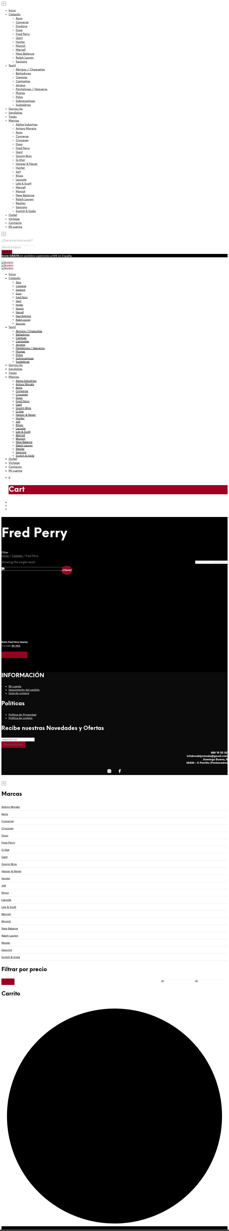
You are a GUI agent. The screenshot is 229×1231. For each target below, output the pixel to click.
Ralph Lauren (25, 57)
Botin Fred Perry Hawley (14, 642)
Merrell (21, 50)
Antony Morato (26, 128)
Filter (8, 981)
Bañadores (23, 73)
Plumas (20, 93)
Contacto (15, 223)
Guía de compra (19, 693)
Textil (12, 65)
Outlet (13, 215)
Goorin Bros (24, 156)
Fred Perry (23, 34)
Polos (19, 97)
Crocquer (22, 140)
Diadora (21, 26)
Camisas (21, 77)
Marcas (14, 120)
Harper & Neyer (27, 164)
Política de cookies (21, 718)
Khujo (19, 175)
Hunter (20, 42)
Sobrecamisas (25, 101)
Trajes (13, 116)
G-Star (20, 160)
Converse (22, 22)
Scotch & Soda (26, 211)
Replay (20, 203)
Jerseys (20, 85)
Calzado (14, 14)
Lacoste (21, 179)
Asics (19, 18)
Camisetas (23, 81)
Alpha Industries (27, 124)
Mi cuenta (15, 227)
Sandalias (15, 112)
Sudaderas (23, 105)
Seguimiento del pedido (24, 689)
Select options (14, 654)
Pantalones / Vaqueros (31, 89)
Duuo (19, 30)
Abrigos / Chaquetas (30, 69)
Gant (19, 38)
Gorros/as (16, 109)
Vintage (14, 219)
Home (5, 556)
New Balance (25, 53)
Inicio (12, 10)
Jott (18, 171)
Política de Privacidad (22, 714)
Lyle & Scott (23, 183)
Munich (20, 46)
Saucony (21, 61)
